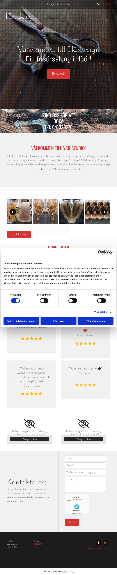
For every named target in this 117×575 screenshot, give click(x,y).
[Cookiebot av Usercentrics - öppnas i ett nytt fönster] (100, 252)
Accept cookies (30, 439)
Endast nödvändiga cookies (21, 321)
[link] (29, 423)
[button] (58, 74)
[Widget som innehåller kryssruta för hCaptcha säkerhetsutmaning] (77, 504)
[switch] (44, 300)
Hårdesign (21, 17)
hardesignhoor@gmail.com (44, 550)
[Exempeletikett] (105, 542)
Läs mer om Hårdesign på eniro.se (58, 571)
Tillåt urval (58, 321)
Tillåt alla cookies (95, 321)
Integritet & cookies (95, 548)
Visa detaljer (101, 312)
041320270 (106, 4)
